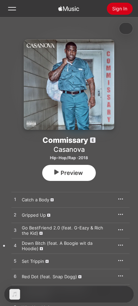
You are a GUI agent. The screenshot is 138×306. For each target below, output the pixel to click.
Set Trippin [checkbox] (33, 261)
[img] (68, 9)
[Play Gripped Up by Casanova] (15, 215)
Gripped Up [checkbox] (34, 215)
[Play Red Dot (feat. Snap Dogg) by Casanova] (15, 277)
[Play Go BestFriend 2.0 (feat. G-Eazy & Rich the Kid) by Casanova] (15, 230)
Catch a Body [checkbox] (35, 199)
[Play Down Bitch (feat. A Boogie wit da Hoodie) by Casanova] (15, 246)
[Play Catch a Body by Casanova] (15, 200)
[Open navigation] (12, 8)
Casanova (69, 149)
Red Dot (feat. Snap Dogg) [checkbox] (49, 276)
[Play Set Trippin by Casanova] (15, 261)
